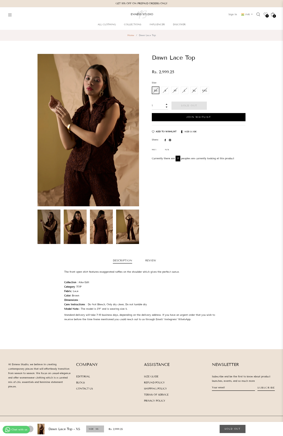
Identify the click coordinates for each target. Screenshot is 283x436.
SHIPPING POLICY (155, 388)
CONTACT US (84, 388)
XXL (204, 90)
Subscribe (266, 387)
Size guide (190, 131)
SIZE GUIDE (151, 376)
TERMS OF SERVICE (156, 394)
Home (130, 35)
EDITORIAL (83, 376)
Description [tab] (122, 260)
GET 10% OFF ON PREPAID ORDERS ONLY (142, 3)
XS (155, 90)
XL (194, 90)
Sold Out (233, 428)
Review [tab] (151, 260)
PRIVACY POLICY (154, 400)
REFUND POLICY (154, 382)
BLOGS (80, 382)
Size (154, 82)
